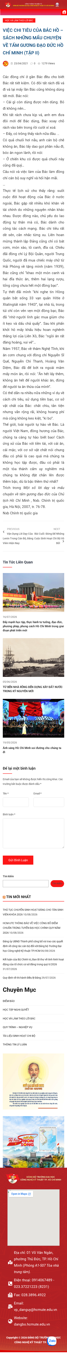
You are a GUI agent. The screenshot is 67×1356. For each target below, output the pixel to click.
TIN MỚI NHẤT (18, 897)
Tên (6, 793)
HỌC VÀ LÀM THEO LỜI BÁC (19, 20)
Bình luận (9, 814)
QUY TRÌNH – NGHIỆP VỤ (17, 1027)
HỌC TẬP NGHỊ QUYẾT (16, 1009)
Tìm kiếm (8, 876)
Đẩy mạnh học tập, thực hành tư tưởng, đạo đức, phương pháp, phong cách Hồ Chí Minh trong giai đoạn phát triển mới (33, 626)
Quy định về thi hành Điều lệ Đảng (22, 977)
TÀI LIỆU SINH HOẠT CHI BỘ (19, 1035)
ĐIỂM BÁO (9, 1001)
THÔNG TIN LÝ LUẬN (15, 1044)
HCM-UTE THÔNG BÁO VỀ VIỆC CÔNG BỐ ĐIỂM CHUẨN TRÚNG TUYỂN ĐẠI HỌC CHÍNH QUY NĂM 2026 (31, 928)
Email (38, 793)
